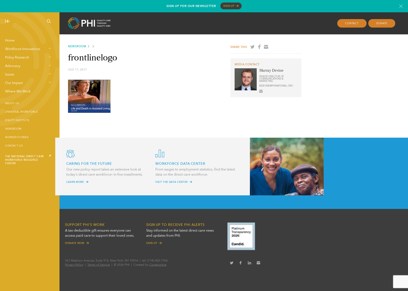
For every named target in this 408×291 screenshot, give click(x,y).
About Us (12, 103)
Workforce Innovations (22, 49)
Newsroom (13, 129)
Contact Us (14, 146)
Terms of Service (98, 264)
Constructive (157, 264)
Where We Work (18, 91)
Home (9, 40)
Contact (351, 23)
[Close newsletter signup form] (401, 6)
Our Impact (14, 83)
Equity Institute (17, 120)
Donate (382, 23)
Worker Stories (17, 137)
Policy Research (17, 57)
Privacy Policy (74, 264)
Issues (9, 74)
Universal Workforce (21, 112)
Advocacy (12, 66)
